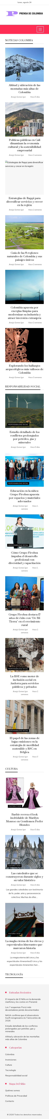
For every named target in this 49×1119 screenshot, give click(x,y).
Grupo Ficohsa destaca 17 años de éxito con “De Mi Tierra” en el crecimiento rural (24, 620)
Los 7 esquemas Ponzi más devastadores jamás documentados (22, 1008)
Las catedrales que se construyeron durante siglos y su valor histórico (24, 877)
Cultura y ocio (15, 806)
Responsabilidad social (18, 424)
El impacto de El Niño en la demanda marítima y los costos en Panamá (23, 1000)
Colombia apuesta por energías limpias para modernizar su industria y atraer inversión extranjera (24, 313)
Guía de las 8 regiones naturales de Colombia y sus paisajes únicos (24, 256)
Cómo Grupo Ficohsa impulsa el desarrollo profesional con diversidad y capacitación (24, 558)
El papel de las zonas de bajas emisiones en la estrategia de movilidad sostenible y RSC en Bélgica (24, 745)
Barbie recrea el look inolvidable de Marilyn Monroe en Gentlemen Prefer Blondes (24, 820)
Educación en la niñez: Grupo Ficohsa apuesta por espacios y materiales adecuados (24, 496)
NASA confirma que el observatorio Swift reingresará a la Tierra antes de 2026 (23, 1018)
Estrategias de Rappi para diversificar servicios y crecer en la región (24, 202)
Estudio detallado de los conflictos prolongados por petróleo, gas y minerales (25, 437)
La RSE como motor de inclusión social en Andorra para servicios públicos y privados (24, 682)
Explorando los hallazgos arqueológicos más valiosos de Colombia (24, 369)
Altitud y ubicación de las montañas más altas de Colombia (24, 89)
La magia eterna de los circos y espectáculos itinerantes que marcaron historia (24, 945)
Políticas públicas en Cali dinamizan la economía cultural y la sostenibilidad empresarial (24, 145)
